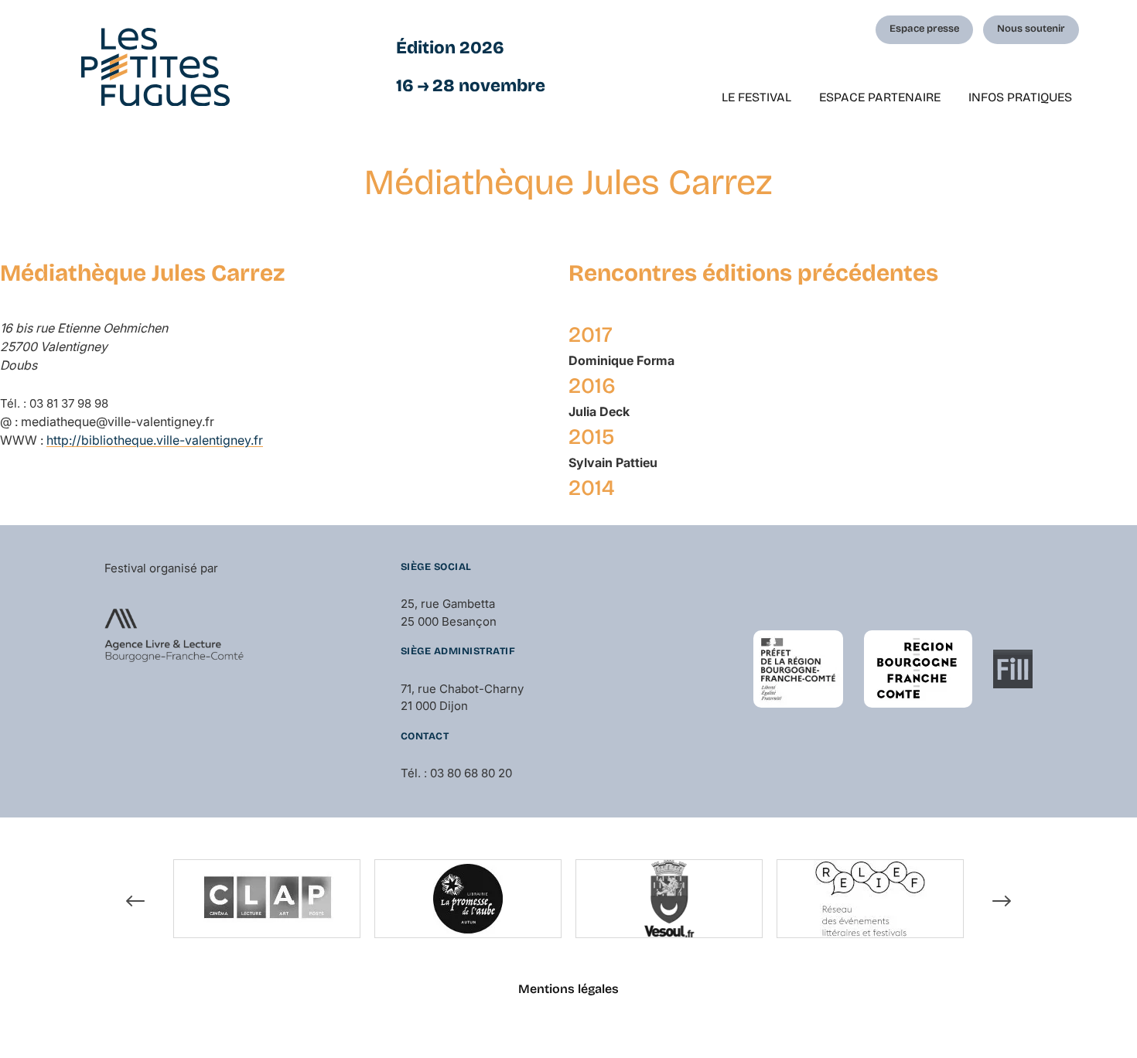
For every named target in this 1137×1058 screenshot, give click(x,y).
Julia (599, 411)
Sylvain (612, 462)
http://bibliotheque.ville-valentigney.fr (154, 440)
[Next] (1001, 901)
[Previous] (135, 901)
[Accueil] (155, 67)
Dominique (621, 360)
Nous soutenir (1031, 28)
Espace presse (924, 28)
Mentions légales (568, 988)
